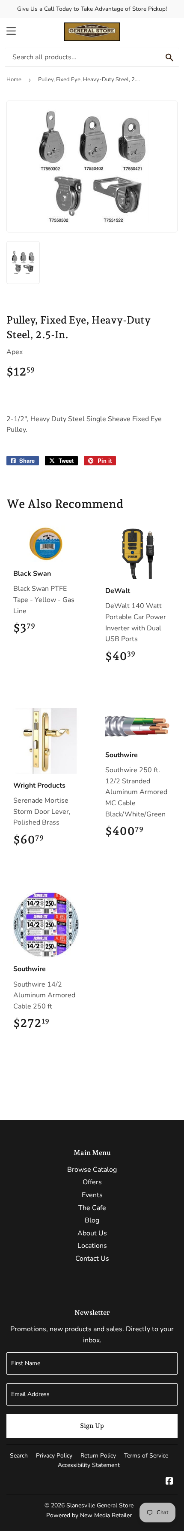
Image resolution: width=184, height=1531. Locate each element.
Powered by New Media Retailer (89, 1515)
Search (19, 1456)
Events (92, 1195)
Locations (92, 1245)
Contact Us (92, 1258)
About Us (92, 1233)
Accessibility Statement (89, 1465)
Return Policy (98, 1456)
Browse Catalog (92, 1169)
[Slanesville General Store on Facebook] (169, 1482)
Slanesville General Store (100, 1505)
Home (13, 79)
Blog (92, 1220)
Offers (92, 1182)
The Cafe (92, 1208)
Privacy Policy (54, 1456)
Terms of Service (146, 1456)
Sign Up (92, 1426)
